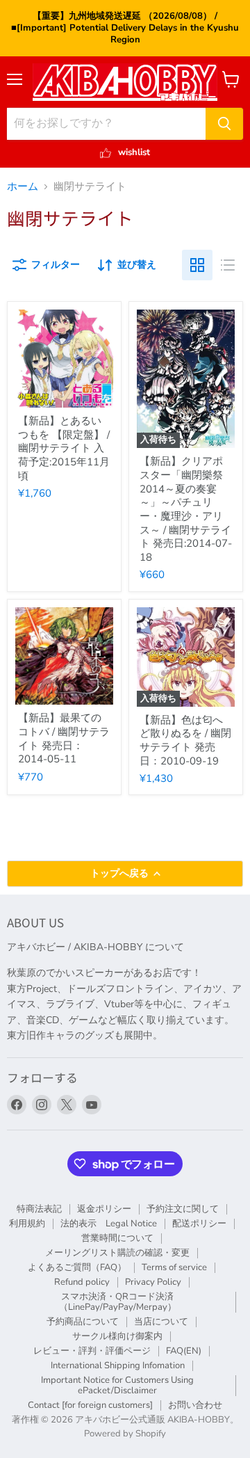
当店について (161, 1321)
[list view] (227, 265)
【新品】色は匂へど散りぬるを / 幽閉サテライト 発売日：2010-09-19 (185, 740)
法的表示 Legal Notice (108, 1223)
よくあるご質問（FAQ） (77, 1267)
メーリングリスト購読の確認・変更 (117, 1253)
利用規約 (27, 1223)
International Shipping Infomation (118, 1365)
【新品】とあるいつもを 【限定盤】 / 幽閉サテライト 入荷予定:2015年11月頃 (64, 448)
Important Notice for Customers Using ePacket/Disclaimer (117, 1385)
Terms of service (174, 1267)
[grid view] (197, 265)
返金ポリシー (104, 1209)
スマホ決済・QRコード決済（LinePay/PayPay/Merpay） (117, 1301)
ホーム (22, 187)
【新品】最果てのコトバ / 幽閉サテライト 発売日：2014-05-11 (64, 738)
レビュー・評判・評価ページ (92, 1351)
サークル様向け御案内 (117, 1336)
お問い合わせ (195, 1405)
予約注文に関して (183, 1209)
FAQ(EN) (183, 1351)
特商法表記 (39, 1209)
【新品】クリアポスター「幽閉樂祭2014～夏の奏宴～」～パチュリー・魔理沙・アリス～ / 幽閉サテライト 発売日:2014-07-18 (186, 509)
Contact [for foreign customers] (90, 1405)
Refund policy (82, 1282)
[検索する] (224, 124)
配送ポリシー (199, 1223)
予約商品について (83, 1321)
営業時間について (117, 1238)
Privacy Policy (153, 1282)
